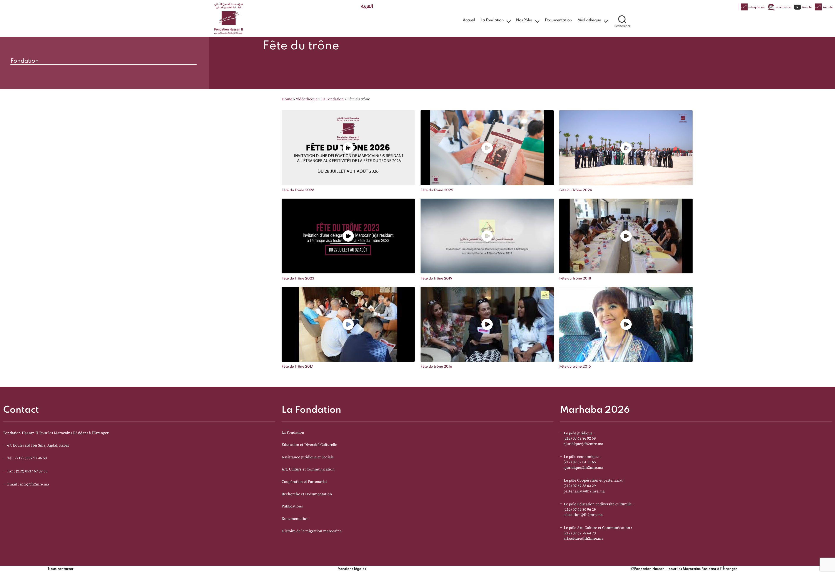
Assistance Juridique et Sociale (308, 457)
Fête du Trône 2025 (437, 190)
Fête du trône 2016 (436, 366)
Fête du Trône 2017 (297, 366)
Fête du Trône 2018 (575, 278)
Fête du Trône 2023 (298, 278)
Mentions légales (351, 569)
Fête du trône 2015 (575, 366)
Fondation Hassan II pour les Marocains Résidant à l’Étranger (685, 569)
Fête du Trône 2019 (436, 278)
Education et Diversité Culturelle (309, 444)
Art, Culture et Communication (308, 469)
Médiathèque (589, 20)
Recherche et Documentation (307, 494)
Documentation (558, 20)
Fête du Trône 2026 (298, 190)
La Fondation (492, 20)
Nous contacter (60, 569)
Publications (292, 506)
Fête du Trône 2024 (575, 190)
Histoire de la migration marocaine (312, 531)
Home (287, 99)
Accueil (469, 20)
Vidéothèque (306, 99)
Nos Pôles (524, 20)
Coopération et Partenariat (304, 481)
